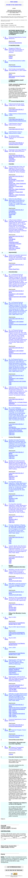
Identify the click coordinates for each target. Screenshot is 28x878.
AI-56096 (6, 584)
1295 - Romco (12, 715)
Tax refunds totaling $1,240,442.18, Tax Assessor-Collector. (16, 137)
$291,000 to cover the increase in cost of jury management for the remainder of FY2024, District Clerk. (17, 585)
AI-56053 (6, 638)
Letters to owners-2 (14, 674)
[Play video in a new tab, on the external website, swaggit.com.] (10, 101)
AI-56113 (6, 648)
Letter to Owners (13, 691)
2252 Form (11, 433)
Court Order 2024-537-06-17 (16, 129)
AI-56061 (6, 167)
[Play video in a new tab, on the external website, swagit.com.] (10, 730)
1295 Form (11, 434)
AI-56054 (6, 124)
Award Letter (12, 214)
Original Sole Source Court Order (17, 707)
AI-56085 (6, 150)
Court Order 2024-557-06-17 (16, 591)
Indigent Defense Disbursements (17, 120)
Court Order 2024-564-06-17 (16, 704)
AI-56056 (6, 199)
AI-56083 (6, 331)
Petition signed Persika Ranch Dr (17, 688)
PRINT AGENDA (14, 1)
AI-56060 (6, 61)
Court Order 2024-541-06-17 (16, 209)
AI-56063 (6, 482)
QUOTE (11, 240)
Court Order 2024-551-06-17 (16, 473)
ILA (10, 267)
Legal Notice (12, 159)
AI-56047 (6, 570)
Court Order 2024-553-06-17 (16, 516)
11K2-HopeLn (12, 672)
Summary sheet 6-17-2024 (16, 144)
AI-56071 (6, 387)
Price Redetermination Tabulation (17, 428)
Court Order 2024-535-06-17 (16, 109)
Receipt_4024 (12, 607)
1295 (10, 217)
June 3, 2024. (12, 647)
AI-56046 (6, 627)
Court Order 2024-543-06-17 (16, 264)
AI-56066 (6, 69)
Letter (10, 559)
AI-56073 (6, 525)
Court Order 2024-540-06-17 (16, 176)
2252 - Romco (12, 710)
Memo (10, 74)
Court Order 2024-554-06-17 (16, 537)
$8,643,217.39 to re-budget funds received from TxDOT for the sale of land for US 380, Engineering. (17, 599)
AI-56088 (6, 660)
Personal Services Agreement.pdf (17, 324)
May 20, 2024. (13, 638)
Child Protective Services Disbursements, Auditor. (15, 124)
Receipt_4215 (12, 609)
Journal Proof (12, 249)
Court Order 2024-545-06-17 (16, 318)
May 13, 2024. (12, 617)
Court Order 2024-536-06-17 (16, 119)
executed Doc (12, 427)
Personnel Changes (14, 737)
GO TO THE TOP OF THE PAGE (14, 870)
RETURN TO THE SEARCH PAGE (14, 4)
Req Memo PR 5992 (14, 686)
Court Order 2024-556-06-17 (16, 578)
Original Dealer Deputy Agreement (18, 405)
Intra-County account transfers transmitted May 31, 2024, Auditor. (18, 69)
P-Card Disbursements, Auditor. (17, 60)
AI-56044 (6, 618)
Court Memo (12, 211)
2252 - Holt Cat (13, 712)
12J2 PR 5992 (12, 689)
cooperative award (14, 242)
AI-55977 (6, 220)
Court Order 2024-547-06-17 (16, 375)
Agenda (11, 754)
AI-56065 (6, 598)
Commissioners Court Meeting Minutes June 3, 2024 (17, 653)
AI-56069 (6, 136)
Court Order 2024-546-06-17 (16, 347)
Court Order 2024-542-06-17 (16, 236)
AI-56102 (6, 729)
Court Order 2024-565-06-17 (16, 725)
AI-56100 (6, 38)
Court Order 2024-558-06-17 (16, 604)
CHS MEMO (12, 239)
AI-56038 (6, 694)
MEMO (10, 237)
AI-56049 (6, 461)
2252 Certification (13, 246)
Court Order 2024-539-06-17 (16, 155)
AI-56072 (6, 504)
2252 (10, 215)
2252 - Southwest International (17, 709)
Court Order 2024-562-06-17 (16, 668)
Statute (10, 58)
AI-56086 (6, 255)
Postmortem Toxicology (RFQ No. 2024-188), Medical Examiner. (17, 150)
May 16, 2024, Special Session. (17, 627)
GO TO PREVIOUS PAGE (14, 867)
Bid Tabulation (12, 179)
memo (10, 266)
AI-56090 (6, 677)
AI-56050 (6, 104)
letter (10, 540)
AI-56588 (6, 132)
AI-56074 (6, 546)
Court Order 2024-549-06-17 (16, 424)
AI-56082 (6, 303)
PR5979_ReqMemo (14, 669)
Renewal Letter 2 (13, 519)
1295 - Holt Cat (13, 716)
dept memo (12, 558)
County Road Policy (14, 269)
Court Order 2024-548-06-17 (16, 399)
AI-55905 (6, 747)
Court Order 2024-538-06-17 (16, 142)
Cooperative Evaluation (15, 243)
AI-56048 (6, 440)
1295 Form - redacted (14, 248)
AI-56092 (6, 408)
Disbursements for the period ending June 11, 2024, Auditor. (17, 104)
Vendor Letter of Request (15, 430)
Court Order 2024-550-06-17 (16, 452)
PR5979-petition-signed (15, 671)
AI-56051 (6, 114)
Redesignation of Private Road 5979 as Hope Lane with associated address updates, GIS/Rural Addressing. (17, 662)
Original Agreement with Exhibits (17, 296)
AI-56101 (6, 720)
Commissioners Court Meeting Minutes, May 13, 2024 (17, 623)
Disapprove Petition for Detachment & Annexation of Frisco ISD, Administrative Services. (16, 50)
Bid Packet (11, 161)
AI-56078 (6, 360)
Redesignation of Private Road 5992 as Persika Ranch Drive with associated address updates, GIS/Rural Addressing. (18, 678)
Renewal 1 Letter (13, 455)
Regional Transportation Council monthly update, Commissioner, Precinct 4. (16, 749)
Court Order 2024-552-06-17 (16, 495)
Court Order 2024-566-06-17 (16, 735)
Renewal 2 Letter (13, 498)
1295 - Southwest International (17, 713)
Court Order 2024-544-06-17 (16, 291)
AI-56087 (6, 49)
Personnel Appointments (15, 42)
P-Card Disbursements (15, 66)
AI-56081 (6, 275)
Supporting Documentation (16, 431)
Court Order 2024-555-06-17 (16, 557)
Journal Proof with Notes (15, 580)
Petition (11, 56)
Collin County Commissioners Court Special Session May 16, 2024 (17, 634)
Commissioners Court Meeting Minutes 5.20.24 (17, 644)
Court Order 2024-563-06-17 (16, 685)
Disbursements (13, 111)
